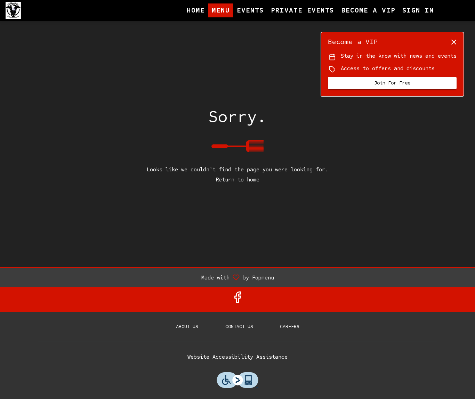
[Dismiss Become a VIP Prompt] (453, 42)
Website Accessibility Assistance (237, 356)
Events (250, 10)
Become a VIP (368, 10)
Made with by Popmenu (139, 277)
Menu (221, 10)
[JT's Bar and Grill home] (37, 10)
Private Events (302, 10)
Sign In (418, 10)
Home (196, 10)
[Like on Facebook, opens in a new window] (237, 299)
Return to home (237, 179)
